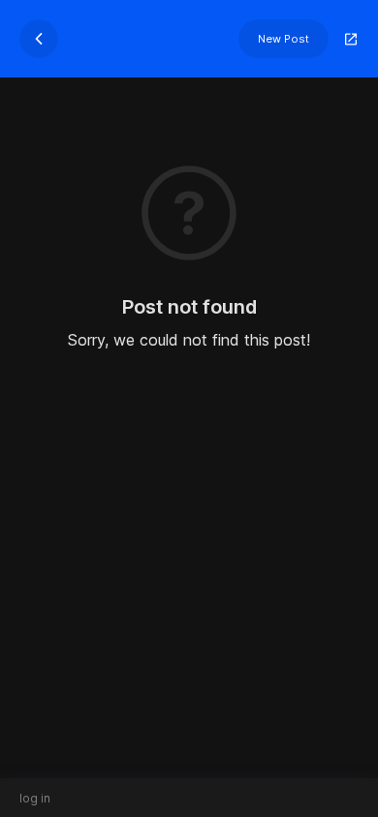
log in (34, 798)
